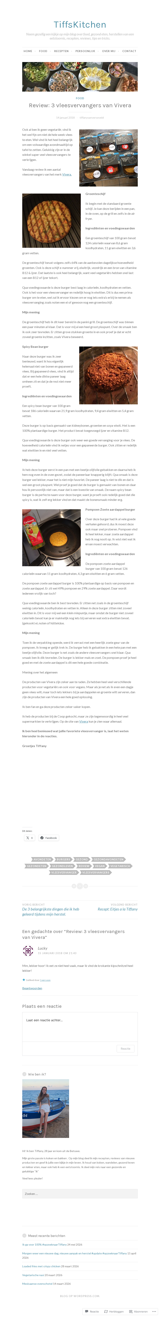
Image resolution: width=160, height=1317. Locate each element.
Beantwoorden (32, 988)
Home (28, 51)
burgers (63, 859)
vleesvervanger (64, 872)
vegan (100, 866)
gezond (82, 859)
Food (43, 51)
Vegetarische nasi (33, 1275)
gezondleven (62, 866)
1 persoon (45, 980)
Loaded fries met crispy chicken (41, 1266)
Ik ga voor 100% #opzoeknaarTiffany (44, 1244)
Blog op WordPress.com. (80, 1296)
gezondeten (36, 866)
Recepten (61, 51)
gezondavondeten (109, 859)
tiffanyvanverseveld (92, 117)
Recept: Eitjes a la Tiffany (118, 907)
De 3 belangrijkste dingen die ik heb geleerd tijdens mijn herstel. (50, 909)
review (84, 866)
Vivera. (67, 174)
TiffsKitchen (80, 24)
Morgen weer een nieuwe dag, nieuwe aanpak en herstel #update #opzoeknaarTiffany (74, 1253)
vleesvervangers (95, 872)
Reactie (125, 1048)
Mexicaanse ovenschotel (37, 1283)
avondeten (42, 859)
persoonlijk (85, 51)
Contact (129, 51)
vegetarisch (120, 866)
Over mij (109, 51)
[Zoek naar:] (80, 1193)
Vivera (83, 721)
